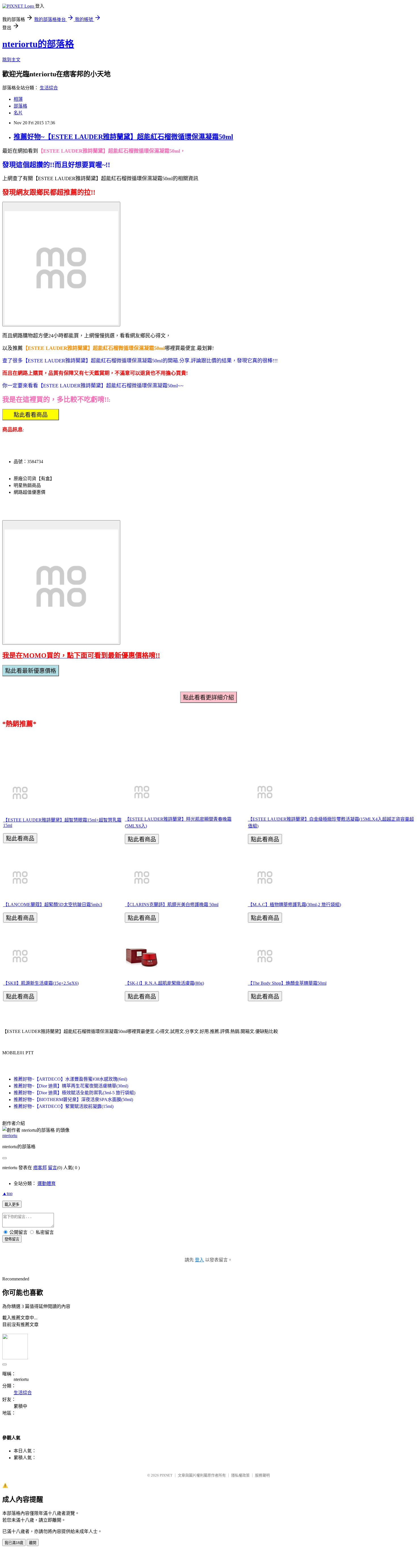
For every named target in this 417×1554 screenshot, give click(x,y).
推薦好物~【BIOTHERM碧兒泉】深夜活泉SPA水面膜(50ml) (73, 1099)
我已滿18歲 (14, 1543)
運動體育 (46, 1183)
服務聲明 (262, 1475)
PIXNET (166, 1475)
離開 (32, 1543)
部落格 (20, 106)
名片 (18, 112)
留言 (52, 1167)
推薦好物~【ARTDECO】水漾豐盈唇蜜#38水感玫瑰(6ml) (70, 1079)
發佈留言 (12, 1239)
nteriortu (9, 1135)
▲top (7, 1193)
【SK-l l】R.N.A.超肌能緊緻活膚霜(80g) (164, 983)
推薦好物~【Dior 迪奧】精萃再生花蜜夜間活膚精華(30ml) (71, 1085)
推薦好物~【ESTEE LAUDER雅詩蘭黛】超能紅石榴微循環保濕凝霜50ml (123, 136)
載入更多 (12, 1204)
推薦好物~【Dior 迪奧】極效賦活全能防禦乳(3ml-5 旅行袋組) (74, 1092)
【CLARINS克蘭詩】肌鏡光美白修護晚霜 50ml (171, 904)
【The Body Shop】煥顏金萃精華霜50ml (287, 983)
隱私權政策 (240, 1475)
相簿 (18, 99)
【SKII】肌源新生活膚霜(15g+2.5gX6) (41, 983)
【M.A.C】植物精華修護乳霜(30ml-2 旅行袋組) (294, 904)
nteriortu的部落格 (38, 44)
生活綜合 (49, 87)
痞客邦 (40, 1167)
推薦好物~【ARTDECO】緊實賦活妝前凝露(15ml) (63, 1106)
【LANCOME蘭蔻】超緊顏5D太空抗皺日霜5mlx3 (52, 904)
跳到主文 (11, 59)
